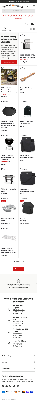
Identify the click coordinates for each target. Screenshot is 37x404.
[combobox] (18, 11)
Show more (18, 269)
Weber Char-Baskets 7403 (7, 220)
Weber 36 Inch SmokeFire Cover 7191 (27, 190)
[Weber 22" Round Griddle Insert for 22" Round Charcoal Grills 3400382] (9, 111)
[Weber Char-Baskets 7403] (9, 208)
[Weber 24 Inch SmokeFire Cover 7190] (28, 145)
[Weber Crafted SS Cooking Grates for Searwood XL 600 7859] (9, 238)
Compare (27, 24)
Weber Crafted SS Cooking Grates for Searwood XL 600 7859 (8, 250)
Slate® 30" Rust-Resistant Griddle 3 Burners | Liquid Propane (9, 90)
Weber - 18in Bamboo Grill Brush (26, 89)
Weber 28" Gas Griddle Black (8, 190)
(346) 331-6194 (17, 337)
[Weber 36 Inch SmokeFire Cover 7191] (28, 178)
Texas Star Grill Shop (11, 399)
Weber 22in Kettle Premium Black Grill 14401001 (7, 157)
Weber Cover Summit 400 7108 (26, 220)
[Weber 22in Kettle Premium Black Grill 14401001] (9, 145)
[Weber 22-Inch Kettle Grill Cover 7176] (28, 111)
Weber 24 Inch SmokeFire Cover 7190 (27, 156)
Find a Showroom (9, 62)
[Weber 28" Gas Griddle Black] (9, 178)
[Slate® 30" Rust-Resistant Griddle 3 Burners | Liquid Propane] (9, 77)
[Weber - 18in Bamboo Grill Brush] (28, 77)
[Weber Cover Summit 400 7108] (28, 208)
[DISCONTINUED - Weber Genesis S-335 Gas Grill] (28, 44)
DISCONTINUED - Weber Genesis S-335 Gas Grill (27, 56)
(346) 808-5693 (17, 346)
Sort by (4, 28)
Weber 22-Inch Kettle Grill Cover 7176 (26, 123)
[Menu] (34, 6)
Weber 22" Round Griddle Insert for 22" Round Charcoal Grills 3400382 (8, 125)
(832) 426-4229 (17, 313)
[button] (30, 6)
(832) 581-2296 (17, 325)
